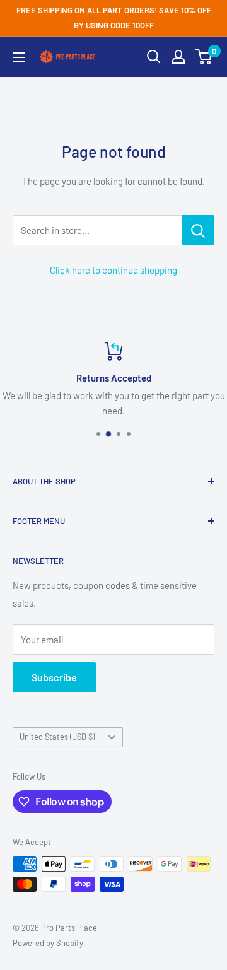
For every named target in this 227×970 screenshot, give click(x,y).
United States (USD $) (57, 737)
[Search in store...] (198, 230)
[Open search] (154, 57)
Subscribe (54, 677)
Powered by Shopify (48, 943)
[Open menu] (19, 57)
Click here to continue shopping (113, 270)
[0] (204, 56)
